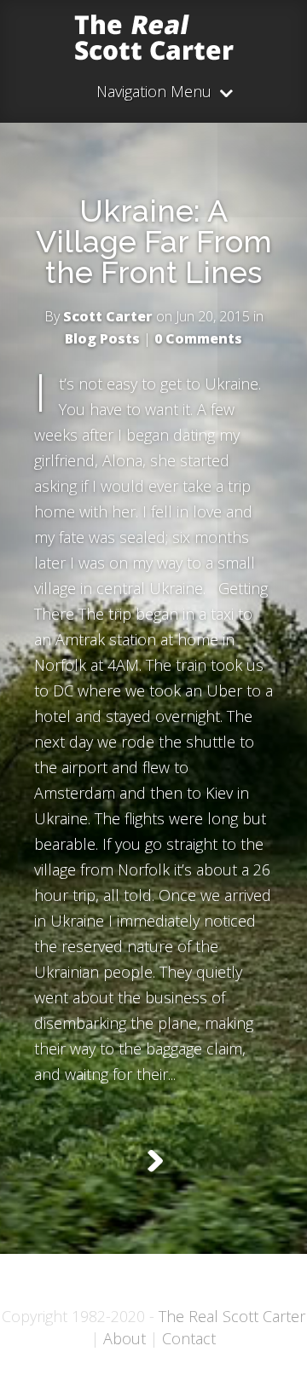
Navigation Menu (153, 92)
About (124, 1338)
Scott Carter (108, 316)
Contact (189, 1338)
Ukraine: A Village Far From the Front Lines (154, 241)
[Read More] (154, 1161)
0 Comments (198, 338)
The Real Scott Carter (232, 1316)
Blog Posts (102, 338)
